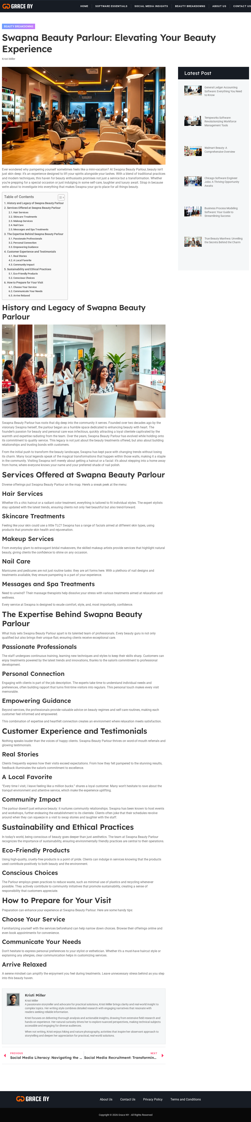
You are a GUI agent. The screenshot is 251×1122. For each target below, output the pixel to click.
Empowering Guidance (25, 247)
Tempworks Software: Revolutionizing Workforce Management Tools (220, 121)
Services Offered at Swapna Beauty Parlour (34, 208)
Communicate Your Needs (28, 291)
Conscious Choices (24, 277)
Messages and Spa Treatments (30, 229)
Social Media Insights (151, 6)
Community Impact (23, 264)
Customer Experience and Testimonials (31, 251)
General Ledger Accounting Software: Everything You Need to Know (223, 91)
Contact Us (242, 6)
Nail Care (18, 225)
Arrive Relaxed (21, 295)
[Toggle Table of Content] (59, 197)
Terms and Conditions (185, 1099)
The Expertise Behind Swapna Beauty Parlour (35, 234)
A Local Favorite (22, 260)
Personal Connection (24, 242)
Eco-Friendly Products (25, 273)
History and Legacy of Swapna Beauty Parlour (35, 203)
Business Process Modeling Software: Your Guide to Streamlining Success (221, 212)
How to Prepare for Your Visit (25, 282)
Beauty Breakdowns (190, 6)
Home (84, 6)
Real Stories (20, 256)
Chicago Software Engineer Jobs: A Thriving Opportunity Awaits (222, 182)
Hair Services (20, 212)
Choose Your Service (25, 287)
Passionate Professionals (27, 238)
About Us (219, 6)
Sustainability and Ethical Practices (29, 269)
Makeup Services (23, 221)
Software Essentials (111, 6)
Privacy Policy (153, 1099)
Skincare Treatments (25, 216)
